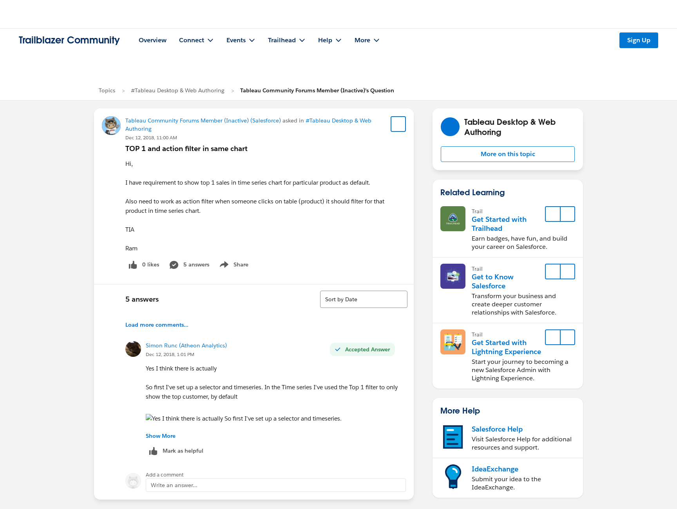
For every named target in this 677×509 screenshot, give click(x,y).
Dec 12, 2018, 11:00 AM (151, 137)
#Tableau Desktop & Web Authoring (177, 90)
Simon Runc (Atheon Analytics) (186, 345)
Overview (153, 40)
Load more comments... (156, 324)
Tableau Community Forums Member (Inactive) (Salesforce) (203, 120)
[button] (508, 154)
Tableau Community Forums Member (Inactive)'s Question (317, 90)
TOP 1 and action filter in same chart (186, 148)
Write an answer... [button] (174, 485)
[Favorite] (398, 124)
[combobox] (363, 299)
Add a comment (165, 474)
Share (233, 266)
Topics (107, 90)
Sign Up (638, 40)
